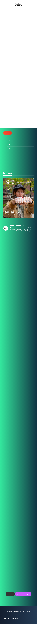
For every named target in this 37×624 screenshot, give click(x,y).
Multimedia (10, 152)
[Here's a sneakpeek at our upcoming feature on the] (18, 492)
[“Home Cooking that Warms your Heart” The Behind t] (18, 278)
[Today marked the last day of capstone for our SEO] (18, 242)
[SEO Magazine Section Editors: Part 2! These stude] (18, 367)
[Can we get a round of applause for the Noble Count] (18, 260)
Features (7, 94)
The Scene (7, 39)
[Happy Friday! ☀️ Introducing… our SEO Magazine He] (18, 421)
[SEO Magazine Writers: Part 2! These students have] (18, 349)
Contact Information (12, 141)
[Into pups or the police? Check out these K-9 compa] (18, 564)
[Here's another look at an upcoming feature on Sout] (18, 528)
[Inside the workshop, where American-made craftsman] (18, 457)
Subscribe (7, 133)
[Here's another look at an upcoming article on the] (18, 546)
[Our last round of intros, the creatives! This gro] (18, 331)
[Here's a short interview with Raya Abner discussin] (18, 510)
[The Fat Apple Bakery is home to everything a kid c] (18, 439)
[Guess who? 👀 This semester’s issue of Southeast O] (18, 314)
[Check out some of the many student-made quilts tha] (18, 475)
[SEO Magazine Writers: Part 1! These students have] (18, 385)
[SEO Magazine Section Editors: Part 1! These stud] (18, 403)
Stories (9, 148)
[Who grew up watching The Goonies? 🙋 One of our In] (18, 296)
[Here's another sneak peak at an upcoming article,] (18, 582)
